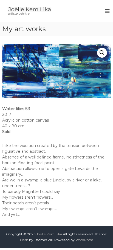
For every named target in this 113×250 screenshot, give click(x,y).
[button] (102, 53)
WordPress (84, 240)
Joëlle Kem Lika (49, 234)
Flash (24, 240)
